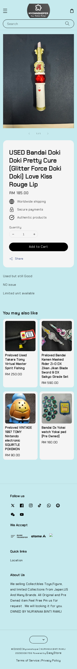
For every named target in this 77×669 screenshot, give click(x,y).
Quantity (15, 227)
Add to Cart (38, 247)
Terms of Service (27, 660)
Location (16, 560)
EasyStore (54, 653)
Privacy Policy (51, 660)
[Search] (67, 24)
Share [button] (19, 258)
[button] (5, 10)
